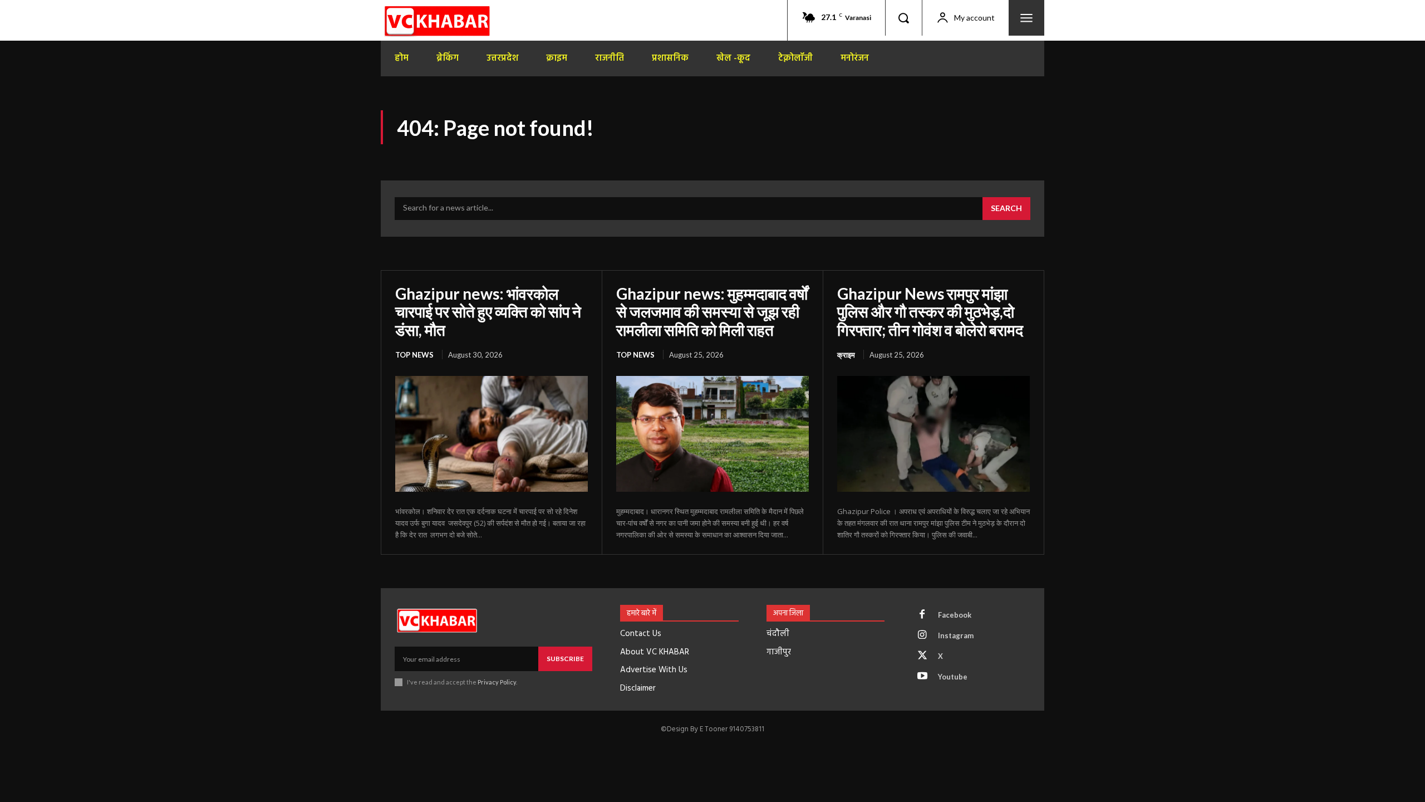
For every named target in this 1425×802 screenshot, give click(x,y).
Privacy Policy (497, 682)
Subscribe (565, 658)
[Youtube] (922, 677)
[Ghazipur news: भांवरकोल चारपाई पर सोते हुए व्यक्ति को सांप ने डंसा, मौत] (491, 434)
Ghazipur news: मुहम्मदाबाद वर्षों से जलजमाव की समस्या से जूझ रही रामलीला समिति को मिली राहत (712, 311)
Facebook (954, 614)
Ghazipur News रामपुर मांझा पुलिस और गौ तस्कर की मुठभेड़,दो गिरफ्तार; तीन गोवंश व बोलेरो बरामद (930, 311)
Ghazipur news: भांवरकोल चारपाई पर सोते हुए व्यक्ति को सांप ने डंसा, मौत (488, 311)
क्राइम (846, 354)
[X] (922, 656)
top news (414, 354)
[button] (903, 18)
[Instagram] (922, 635)
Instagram (956, 635)
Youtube (952, 676)
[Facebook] (922, 615)
